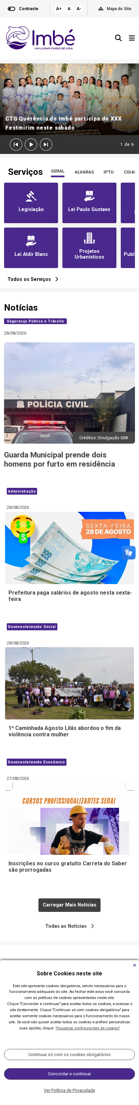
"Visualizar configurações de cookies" (87, 1028)
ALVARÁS (84, 172)
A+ (58, 8)
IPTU (109, 172)
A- (79, 8)
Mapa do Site (119, 9)
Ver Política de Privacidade (69, 1090)
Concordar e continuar (69, 1073)
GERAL (57, 171)
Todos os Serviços (31, 279)
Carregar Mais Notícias (69, 905)
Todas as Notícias (68, 926)
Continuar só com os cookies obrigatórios (69, 1054)
